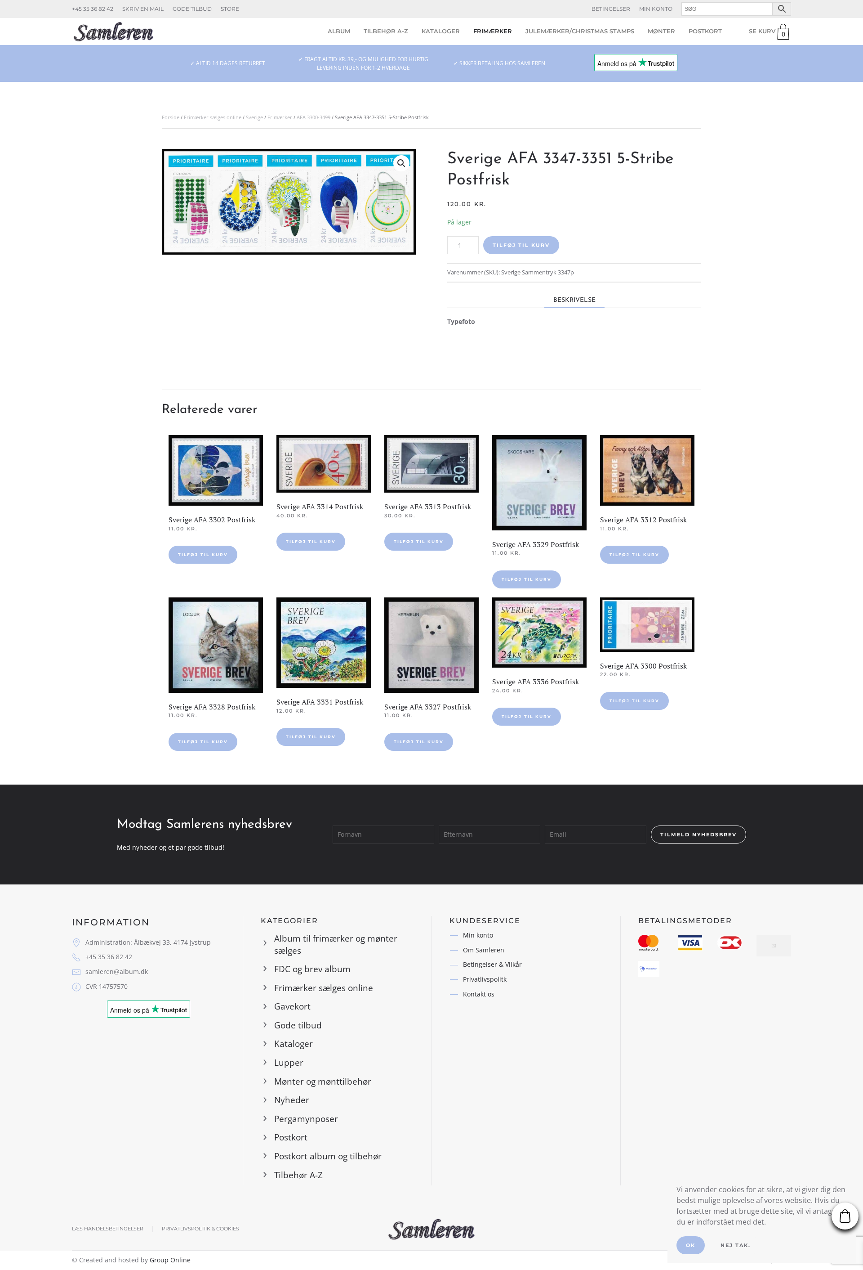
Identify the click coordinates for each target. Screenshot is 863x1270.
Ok (690, 1245)
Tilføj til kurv (521, 245)
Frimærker (492, 31)
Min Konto (655, 8)
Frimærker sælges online (212, 117)
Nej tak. (736, 1245)
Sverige (254, 117)
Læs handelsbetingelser (107, 1228)
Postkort (705, 31)
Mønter (661, 31)
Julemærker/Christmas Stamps (579, 31)
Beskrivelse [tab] (574, 300)
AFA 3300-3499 (313, 117)
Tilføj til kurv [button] (203, 554)
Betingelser (611, 8)
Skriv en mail (143, 8)
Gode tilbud (192, 8)
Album (339, 31)
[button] (401, 163)
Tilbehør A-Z (386, 31)
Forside (170, 117)
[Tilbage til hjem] (113, 31)
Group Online (170, 1260)
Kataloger (441, 31)
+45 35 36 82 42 (92, 8)
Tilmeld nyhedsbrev (698, 834)
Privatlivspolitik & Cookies (200, 1228)
